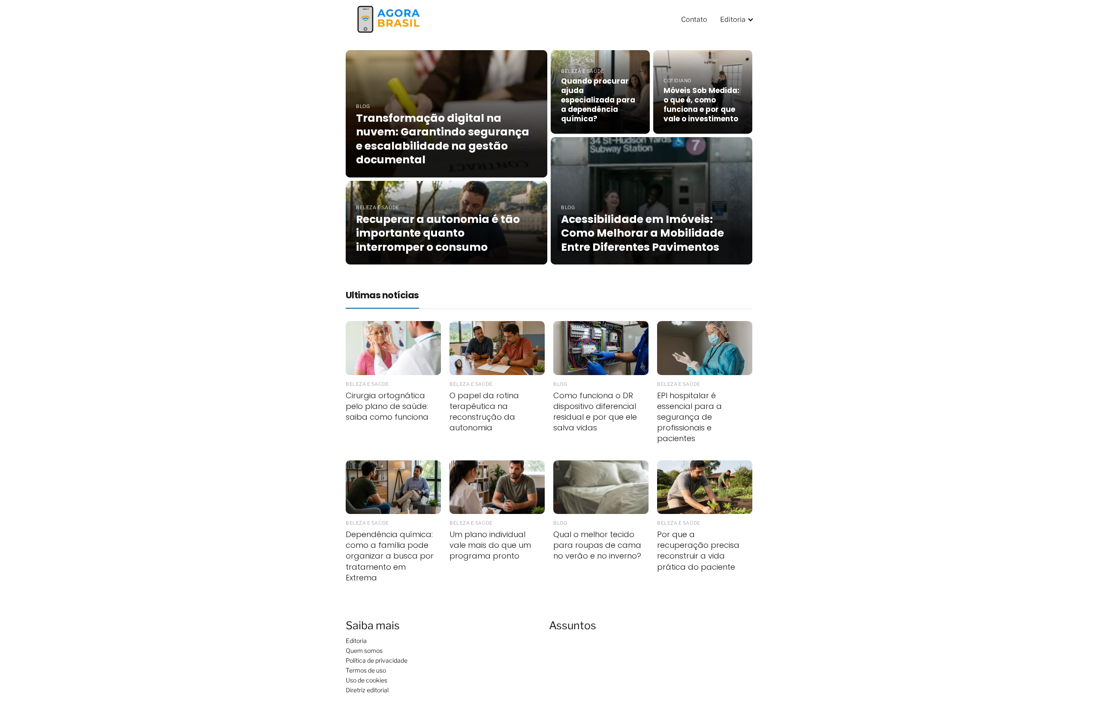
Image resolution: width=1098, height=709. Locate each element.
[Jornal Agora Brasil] (388, 18)
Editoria (732, 19)
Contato (694, 19)
